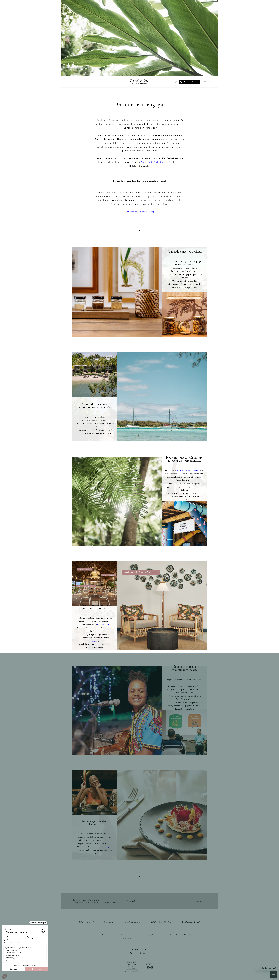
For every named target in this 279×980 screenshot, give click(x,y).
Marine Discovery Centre (187, 471)
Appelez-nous (126, 935)
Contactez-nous (109, 922)
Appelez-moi (153, 935)
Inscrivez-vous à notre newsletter (95, 901)
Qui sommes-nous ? (86, 922)
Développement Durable (191, 922)
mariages (94, 641)
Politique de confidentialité (161, 922)
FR (205, 82)
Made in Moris (103, 625)
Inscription (199, 901)
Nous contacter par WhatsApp (180, 935)
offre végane (106, 847)
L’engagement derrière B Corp (139, 212)
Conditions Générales (133, 922)
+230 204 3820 (126, 939)
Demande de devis (99, 935)
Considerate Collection (153, 162)
